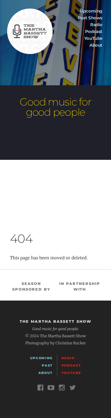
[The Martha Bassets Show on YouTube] (52, 388)
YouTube (93, 38)
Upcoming (91, 11)
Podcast (93, 31)
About (95, 45)
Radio (96, 24)
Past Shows (90, 17)
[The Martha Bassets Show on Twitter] (73, 388)
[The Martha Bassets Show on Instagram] (62, 388)
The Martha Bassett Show (30, 31)
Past (47, 365)
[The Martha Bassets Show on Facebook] (41, 388)
